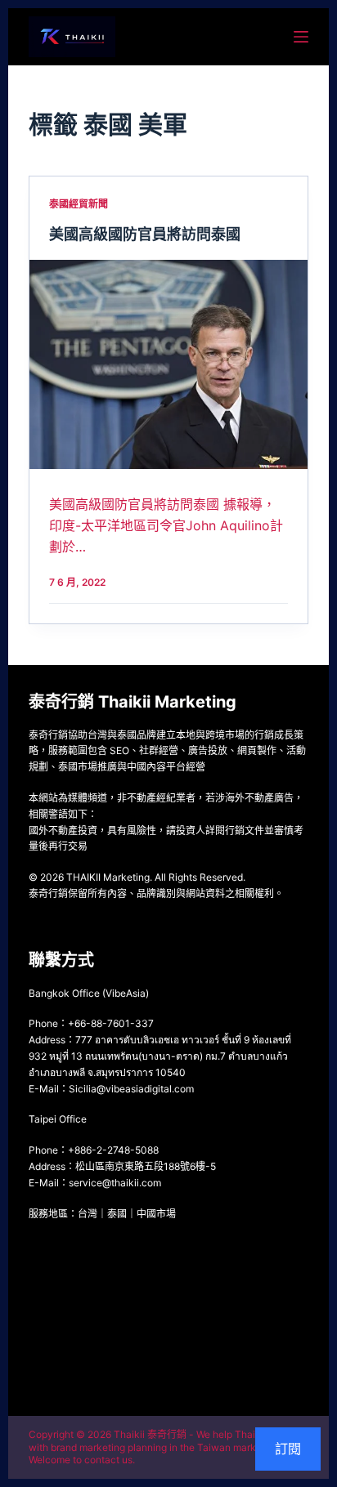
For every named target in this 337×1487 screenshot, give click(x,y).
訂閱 (288, 1448)
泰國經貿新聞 (78, 204)
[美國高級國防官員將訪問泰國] (168, 364)
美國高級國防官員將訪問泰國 (144, 234)
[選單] (301, 36)
